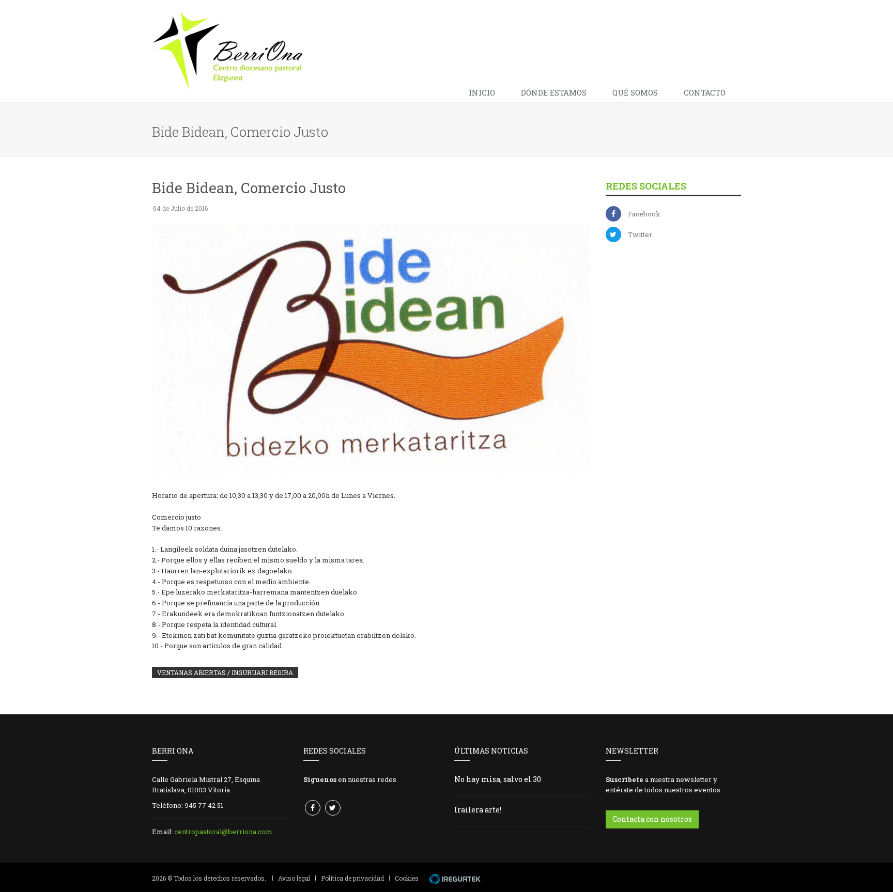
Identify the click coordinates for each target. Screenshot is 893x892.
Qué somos (635, 92)
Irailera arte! (477, 810)
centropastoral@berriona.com (223, 831)
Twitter (640, 234)
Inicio (482, 92)
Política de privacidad (352, 878)
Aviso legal (294, 878)
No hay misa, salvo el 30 (497, 779)
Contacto (705, 92)
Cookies (407, 878)
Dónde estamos (554, 92)
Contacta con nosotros (652, 819)
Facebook (644, 213)
